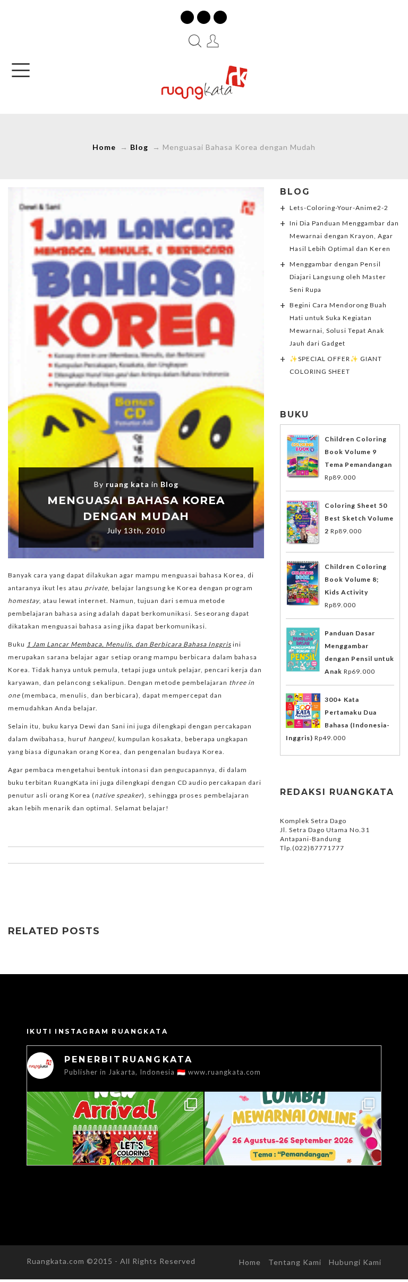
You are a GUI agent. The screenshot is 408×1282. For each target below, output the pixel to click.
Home (104, 147)
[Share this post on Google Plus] (136, 884)
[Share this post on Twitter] (113, 884)
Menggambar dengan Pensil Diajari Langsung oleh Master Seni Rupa (338, 277)
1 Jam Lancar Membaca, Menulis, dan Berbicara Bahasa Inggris (129, 644)
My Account (213, 41)
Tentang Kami (294, 1262)
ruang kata (127, 484)
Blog (139, 147)
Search (195, 41)
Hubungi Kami (355, 1262)
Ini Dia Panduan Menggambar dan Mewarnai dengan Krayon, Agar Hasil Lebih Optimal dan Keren (344, 236)
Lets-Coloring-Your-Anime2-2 (339, 208)
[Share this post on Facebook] (91, 884)
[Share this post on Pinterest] (158, 884)
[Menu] (21, 70)
